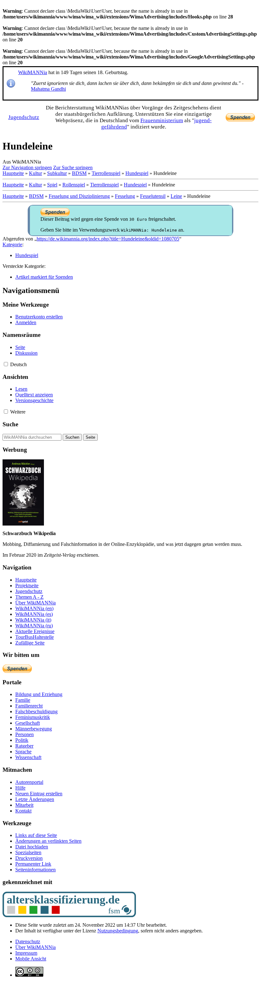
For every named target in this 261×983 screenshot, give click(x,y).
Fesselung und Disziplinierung (79, 196)
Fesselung (125, 196)
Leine (176, 196)
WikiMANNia (32, 72)
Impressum (26, 953)
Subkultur (57, 173)
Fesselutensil (153, 196)
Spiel (52, 184)
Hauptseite (13, 173)
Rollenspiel (73, 184)
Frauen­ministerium (161, 120)
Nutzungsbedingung (117, 930)
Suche (10, 424)
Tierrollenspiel (106, 173)
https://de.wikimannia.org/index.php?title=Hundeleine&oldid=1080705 (108, 238)
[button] (6, 364)
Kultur (35, 173)
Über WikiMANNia (35, 947)
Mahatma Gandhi (48, 89)
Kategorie (12, 244)
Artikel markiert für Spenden (44, 277)
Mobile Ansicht (30, 958)
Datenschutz (27, 941)
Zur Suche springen (73, 167)
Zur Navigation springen (27, 167)
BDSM (79, 173)
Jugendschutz (23, 117)
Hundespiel (136, 173)
